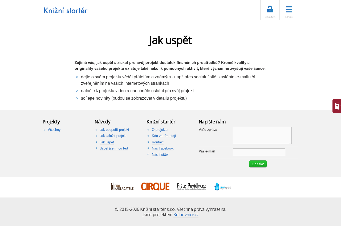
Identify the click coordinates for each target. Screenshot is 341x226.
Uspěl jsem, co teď (114, 148)
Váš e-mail (207, 151)
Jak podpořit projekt (114, 129)
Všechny (54, 129)
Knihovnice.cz (186, 214)
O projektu (160, 129)
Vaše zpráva (208, 129)
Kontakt (158, 141)
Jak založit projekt (113, 135)
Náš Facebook (162, 148)
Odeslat (258, 164)
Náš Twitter (160, 154)
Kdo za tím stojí (164, 135)
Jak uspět (107, 141)
